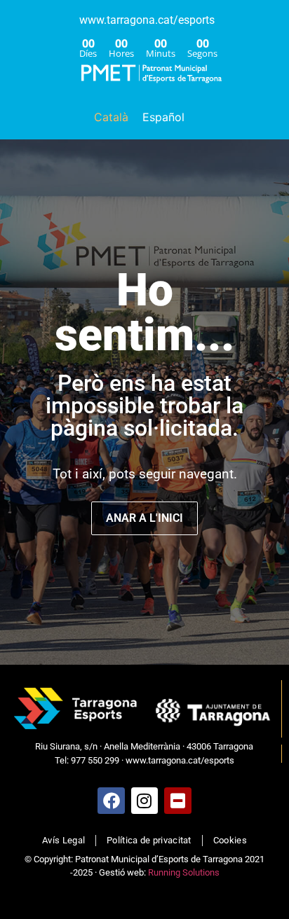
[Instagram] (144, 800)
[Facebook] (111, 800)
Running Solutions (184, 872)
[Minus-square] (177, 800)
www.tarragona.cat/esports (147, 20)
